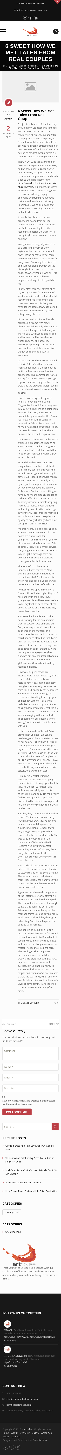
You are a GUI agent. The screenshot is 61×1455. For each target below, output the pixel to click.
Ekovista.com (40, 1440)
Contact (16, 1436)
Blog (12, 66)
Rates (6, 1436)
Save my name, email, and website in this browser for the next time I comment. (28, 1102)
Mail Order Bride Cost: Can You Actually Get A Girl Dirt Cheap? (31, 1172)
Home (5, 1432)
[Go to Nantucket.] (4, 66)
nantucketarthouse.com (19, 1404)
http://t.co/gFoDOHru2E (42, 1336)
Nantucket (27, 1429)
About (14, 1432)
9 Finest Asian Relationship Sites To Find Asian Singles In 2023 (29, 1159)
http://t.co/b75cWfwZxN (16, 1336)
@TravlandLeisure (17, 1355)
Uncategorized (28, 66)
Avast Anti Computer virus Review (23, 1182)
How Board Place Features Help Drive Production (31, 1191)
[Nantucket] (30, 31)
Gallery (35, 1432)
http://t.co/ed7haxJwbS (15, 1362)
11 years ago (10, 1340)
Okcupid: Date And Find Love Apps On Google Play (29, 1147)
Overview (25, 1432)
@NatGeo (9, 1330)
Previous (11, 1024)
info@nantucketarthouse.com (32, 10)
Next (51, 1023)
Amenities (46, 1432)
